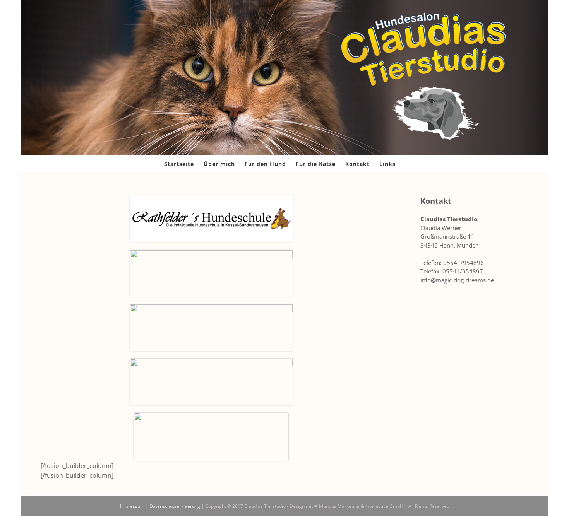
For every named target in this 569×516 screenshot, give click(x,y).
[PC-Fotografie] (211, 416)
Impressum (132, 506)
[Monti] (211, 253)
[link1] (211, 307)
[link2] (211, 361)
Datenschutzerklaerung (174, 506)
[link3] (211, 198)
